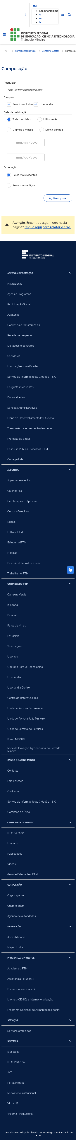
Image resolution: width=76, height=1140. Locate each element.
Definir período (54, 129)
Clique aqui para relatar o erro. (48, 227)
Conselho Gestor (50, 50)
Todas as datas (22, 119)
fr (40, 22)
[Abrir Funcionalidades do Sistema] (63, 15)
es (40, 18)
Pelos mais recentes (25, 174)
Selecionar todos (23, 104)
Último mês (50, 119)
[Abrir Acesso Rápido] (26, 15)
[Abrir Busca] (69, 15)
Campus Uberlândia (25, 50)
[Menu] (4, 35)
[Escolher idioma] (35, 6)
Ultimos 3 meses (23, 129)
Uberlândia (46, 104)
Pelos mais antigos (24, 185)
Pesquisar (10, 82)
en (40, 14)
